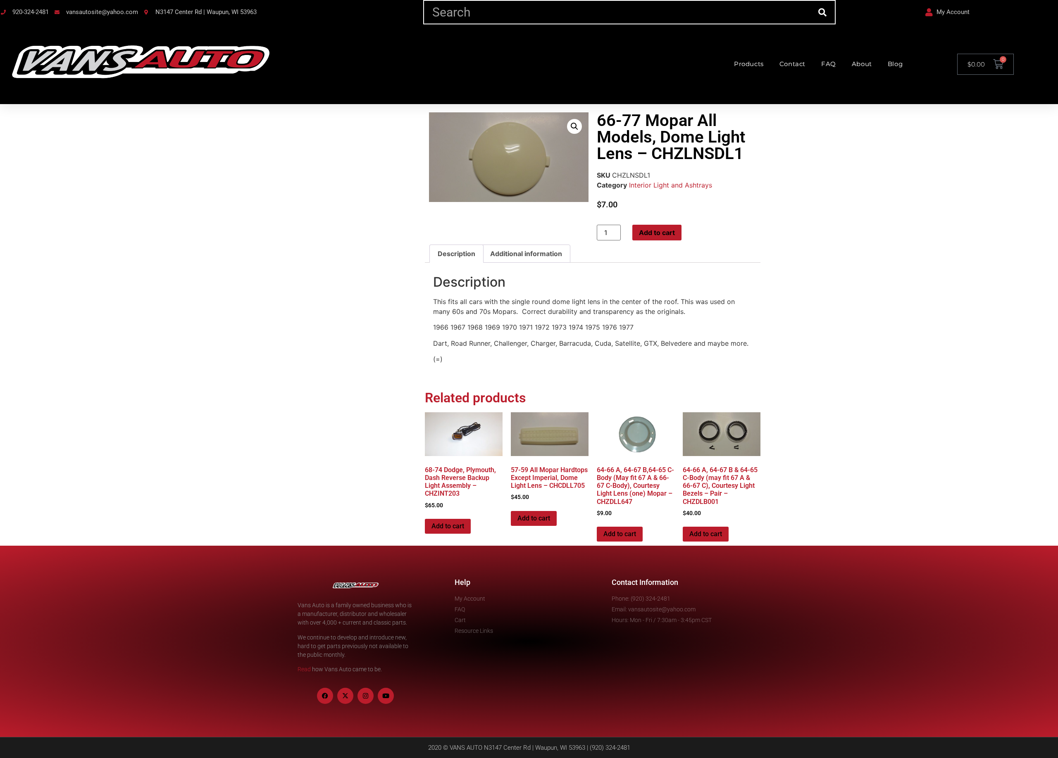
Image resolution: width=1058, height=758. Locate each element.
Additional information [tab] (526, 253)
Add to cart (657, 232)
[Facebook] (325, 696)
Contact (792, 64)
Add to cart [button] (447, 526)
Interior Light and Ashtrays (670, 185)
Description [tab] (456, 253)
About (862, 64)
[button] (574, 126)
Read (304, 669)
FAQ (828, 64)
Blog (895, 64)
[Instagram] (365, 696)
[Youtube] (386, 696)
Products (749, 64)
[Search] (822, 12)
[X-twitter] (345, 696)
